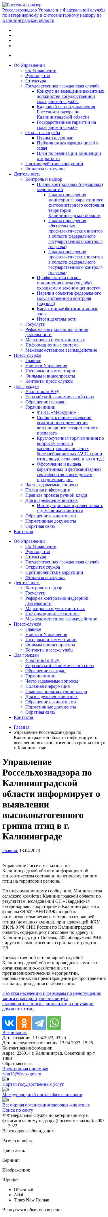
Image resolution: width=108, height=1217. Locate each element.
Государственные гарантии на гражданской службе (66, 125)
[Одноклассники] (24, 1023)
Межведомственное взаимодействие (61, 350)
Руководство (37, 75)
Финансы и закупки (45, 168)
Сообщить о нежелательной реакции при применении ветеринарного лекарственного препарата (67, 425)
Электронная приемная (25, 1068)
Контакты (23, 531)
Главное (33, 360)
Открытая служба (42, 132)
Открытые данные (55, 137)
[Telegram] (39, 1023)
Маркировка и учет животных (55, 339)
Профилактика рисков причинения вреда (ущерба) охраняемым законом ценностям (69, 282)
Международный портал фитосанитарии (42, 1094)
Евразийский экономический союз (59, 396)
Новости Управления (46, 365)
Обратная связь (40, 526)
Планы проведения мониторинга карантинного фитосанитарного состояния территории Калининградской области (76, 205)
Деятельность (27, 174)
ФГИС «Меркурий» (56, 412)
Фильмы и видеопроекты (50, 376)
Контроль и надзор (43, 179)
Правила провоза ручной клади (56, 495)
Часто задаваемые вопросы (51, 484)
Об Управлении (29, 65)
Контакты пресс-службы (49, 381)
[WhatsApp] (54, 1023)
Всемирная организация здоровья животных (46, 1104)
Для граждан (26, 386)
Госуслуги (35, 324)
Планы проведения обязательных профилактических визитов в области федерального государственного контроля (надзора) (75, 233)
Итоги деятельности (57, 319)
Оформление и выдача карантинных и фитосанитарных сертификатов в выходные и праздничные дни (69, 472)
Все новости (14, 1032)
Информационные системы (52, 344)
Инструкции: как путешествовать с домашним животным (70, 508)
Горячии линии (40, 407)
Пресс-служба (27, 355)
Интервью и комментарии (51, 370)
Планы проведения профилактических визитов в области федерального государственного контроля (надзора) (75, 262)
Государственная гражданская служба (62, 85)
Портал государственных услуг (33, 1084)
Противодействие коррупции (54, 163)
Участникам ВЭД (42, 391)
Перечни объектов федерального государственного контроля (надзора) (69, 298)
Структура (35, 80)
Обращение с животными (50, 515)
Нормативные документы (50, 521)
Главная (21, 727)
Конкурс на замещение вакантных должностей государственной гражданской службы (70, 96)
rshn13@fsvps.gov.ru (21, 1073)
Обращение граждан (45, 401)
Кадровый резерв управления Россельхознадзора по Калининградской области (66, 111)
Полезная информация (47, 489)
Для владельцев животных (51, 500)
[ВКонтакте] (9, 1023)
